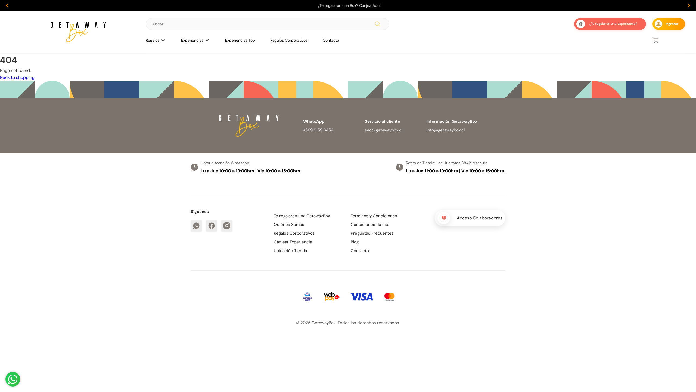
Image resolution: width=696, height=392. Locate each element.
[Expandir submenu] (163, 40)
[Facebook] (211, 225)
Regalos (152, 40)
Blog (355, 242)
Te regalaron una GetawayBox (302, 216)
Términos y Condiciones (374, 216)
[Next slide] (689, 5)
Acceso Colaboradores (479, 218)
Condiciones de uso (370, 224)
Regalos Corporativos (288, 40)
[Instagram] (226, 225)
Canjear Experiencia (293, 242)
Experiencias (192, 40)
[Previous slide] (7, 5)
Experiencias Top (240, 40)
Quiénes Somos (289, 224)
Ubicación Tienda (290, 250)
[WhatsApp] (196, 225)
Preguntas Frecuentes (372, 233)
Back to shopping (17, 77)
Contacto (331, 40)
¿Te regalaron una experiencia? (613, 24)
